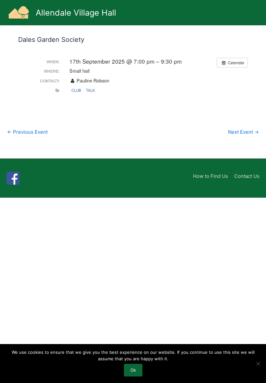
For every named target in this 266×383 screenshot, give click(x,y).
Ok (133, 370)
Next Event (243, 132)
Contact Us (247, 176)
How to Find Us (210, 176)
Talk (90, 90)
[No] (258, 363)
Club (76, 90)
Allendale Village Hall (76, 13)
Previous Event (27, 132)
